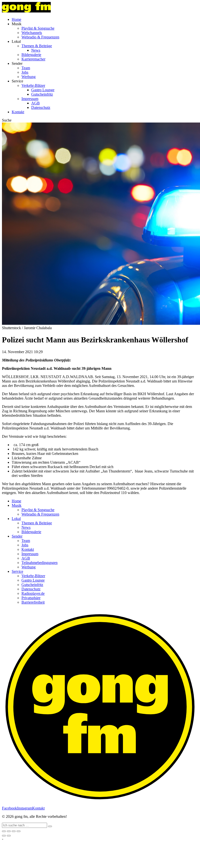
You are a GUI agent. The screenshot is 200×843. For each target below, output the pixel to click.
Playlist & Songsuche (37, 28)
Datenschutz (40, 107)
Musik (16, 505)
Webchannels (31, 33)
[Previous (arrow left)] (4, 835)
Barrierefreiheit (33, 602)
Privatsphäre (30, 598)
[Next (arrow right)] (9, 835)
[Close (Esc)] (4, 831)
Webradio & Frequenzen (40, 37)
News (35, 50)
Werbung (28, 77)
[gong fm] (26, 11)
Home (16, 19)
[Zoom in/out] (18, 831)
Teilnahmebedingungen (39, 563)
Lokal (16, 519)
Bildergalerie (31, 55)
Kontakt (18, 112)
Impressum (29, 99)
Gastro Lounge (42, 90)
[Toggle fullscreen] (14, 831)
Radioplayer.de (33, 593)
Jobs (24, 72)
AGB (35, 103)
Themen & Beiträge (36, 46)
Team (25, 68)
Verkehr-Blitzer (33, 85)
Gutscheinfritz (42, 94)
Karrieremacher (33, 59)
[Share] (9, 831)
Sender (17, 536)
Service (17, 571)
